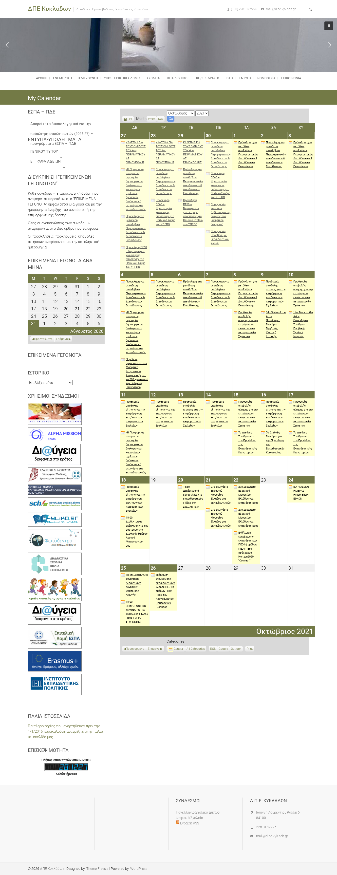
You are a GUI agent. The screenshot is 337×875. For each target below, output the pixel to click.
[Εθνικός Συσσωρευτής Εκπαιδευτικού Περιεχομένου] (55, 532)
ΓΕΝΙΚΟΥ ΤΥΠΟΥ (44, 151)
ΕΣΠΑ (229, 78)
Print (250, 649)
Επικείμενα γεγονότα (54, 355)
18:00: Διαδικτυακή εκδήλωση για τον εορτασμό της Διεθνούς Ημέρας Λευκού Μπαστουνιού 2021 (137, 531)
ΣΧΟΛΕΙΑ (153, 78)
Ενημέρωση (62, 78)
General (179, 649)
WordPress (138, 869)
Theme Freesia (97, 869)
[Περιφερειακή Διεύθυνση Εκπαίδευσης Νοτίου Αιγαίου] (55, 487)
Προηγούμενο (135, 649)
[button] (8, 45)
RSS (213, 649)
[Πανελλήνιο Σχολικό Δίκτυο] (55, 500)
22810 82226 (266, 827)
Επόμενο (154, 649)
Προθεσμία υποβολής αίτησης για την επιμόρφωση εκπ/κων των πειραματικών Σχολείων (248, 324)
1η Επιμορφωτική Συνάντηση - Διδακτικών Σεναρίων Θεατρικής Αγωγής (137, 584)
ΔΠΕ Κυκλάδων (49, 8)
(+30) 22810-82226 (244, 9)
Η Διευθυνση (88, 78)
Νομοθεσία (266, 78)
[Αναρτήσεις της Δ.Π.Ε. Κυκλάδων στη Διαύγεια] (54, 446)
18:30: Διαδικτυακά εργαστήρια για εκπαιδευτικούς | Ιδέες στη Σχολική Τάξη (193, 496)
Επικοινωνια (291, 78)
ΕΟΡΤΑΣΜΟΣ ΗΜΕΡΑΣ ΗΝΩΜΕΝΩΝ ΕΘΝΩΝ (301, 493)
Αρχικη (41, 78)
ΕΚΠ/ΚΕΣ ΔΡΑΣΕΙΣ (207, 78)
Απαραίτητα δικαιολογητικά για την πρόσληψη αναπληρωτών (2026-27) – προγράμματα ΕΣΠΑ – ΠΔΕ (61, 125)
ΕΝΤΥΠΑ (245, 78)
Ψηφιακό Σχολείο (189, 818)
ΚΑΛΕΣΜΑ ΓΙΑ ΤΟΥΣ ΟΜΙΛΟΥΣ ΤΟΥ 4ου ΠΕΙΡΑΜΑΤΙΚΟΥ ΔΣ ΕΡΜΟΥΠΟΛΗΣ (136, 152)
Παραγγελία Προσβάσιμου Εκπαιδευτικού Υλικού (220, 237)
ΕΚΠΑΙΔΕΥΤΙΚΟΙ (177, 78)
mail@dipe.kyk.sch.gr (281, 9)
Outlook (236, 649)
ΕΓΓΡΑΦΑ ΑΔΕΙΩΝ (45, 161)
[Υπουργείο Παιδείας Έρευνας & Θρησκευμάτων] (55, 470)
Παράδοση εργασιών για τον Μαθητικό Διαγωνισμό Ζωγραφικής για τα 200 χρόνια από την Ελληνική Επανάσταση (137, 373)
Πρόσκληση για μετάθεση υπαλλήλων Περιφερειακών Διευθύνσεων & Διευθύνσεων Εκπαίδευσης (136, 228)
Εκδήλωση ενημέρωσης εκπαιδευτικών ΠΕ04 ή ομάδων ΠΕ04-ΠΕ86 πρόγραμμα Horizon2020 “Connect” (247, 546)
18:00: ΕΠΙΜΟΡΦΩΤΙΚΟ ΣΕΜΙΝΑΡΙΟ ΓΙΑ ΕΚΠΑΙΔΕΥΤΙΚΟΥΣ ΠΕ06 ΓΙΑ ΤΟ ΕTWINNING (137, 611)
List (130, 119)
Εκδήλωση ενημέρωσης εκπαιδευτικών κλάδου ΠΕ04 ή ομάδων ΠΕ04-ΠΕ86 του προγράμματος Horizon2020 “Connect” (165, 591)
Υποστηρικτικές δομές (122, 78)
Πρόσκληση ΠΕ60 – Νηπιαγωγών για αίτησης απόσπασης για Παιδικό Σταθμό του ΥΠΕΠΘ (136, 257)
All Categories (196, 649)
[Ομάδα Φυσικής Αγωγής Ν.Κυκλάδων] (55, 580)
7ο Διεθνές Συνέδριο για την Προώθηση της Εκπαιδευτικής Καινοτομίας (247, 442)
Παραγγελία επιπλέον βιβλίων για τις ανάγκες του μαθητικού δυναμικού (220, 214)
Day (160, 119)
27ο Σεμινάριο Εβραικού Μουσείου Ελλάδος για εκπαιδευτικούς (221, 494)
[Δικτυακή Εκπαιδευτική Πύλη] (55, 515)
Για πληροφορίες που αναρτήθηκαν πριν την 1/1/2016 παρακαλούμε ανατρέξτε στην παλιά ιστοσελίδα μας (65, 731)
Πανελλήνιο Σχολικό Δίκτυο (198, 812)
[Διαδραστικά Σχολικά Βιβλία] (55, 555)
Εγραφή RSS (189, 823)
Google (223, 649)
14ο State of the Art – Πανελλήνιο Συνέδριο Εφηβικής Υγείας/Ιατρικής (276, 324)
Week (151, 119)
